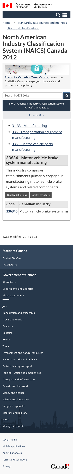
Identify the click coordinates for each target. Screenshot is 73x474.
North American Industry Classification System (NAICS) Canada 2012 (36, 105)
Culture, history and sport (17, 366)
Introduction (36, 115)
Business (8, 326)
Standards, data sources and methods (42, 23)
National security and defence (20, 359)
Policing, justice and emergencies (22, 372)
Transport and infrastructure (19, 379)
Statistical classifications (23, 28)
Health (6, 339)
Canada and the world (15, 386)
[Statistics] (37, 70)
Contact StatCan (12, 258)
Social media (10, 439)
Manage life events (13, 426)
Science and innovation (16, 399)
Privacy (7, 466)
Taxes (6, 346)
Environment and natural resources (23, 352)
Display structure (40, 194)
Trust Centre (10, 264)
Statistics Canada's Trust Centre (26, 77)
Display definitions (17, 194)
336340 (11, 211)
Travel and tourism (13, 319)
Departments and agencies (18, 288)
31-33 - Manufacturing (29, 125)
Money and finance (13, 392)
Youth (6, 419)
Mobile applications (14, 446)
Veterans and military (15, 412)
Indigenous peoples (14, 406)
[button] (36, 15)
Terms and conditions (15, 459)
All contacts (9, 282)
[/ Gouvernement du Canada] (27, 6)
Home (6, 23)
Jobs (5, 306)
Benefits (7, 332)
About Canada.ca (12, 453)
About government (13, 295)
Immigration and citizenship (19, 312)
